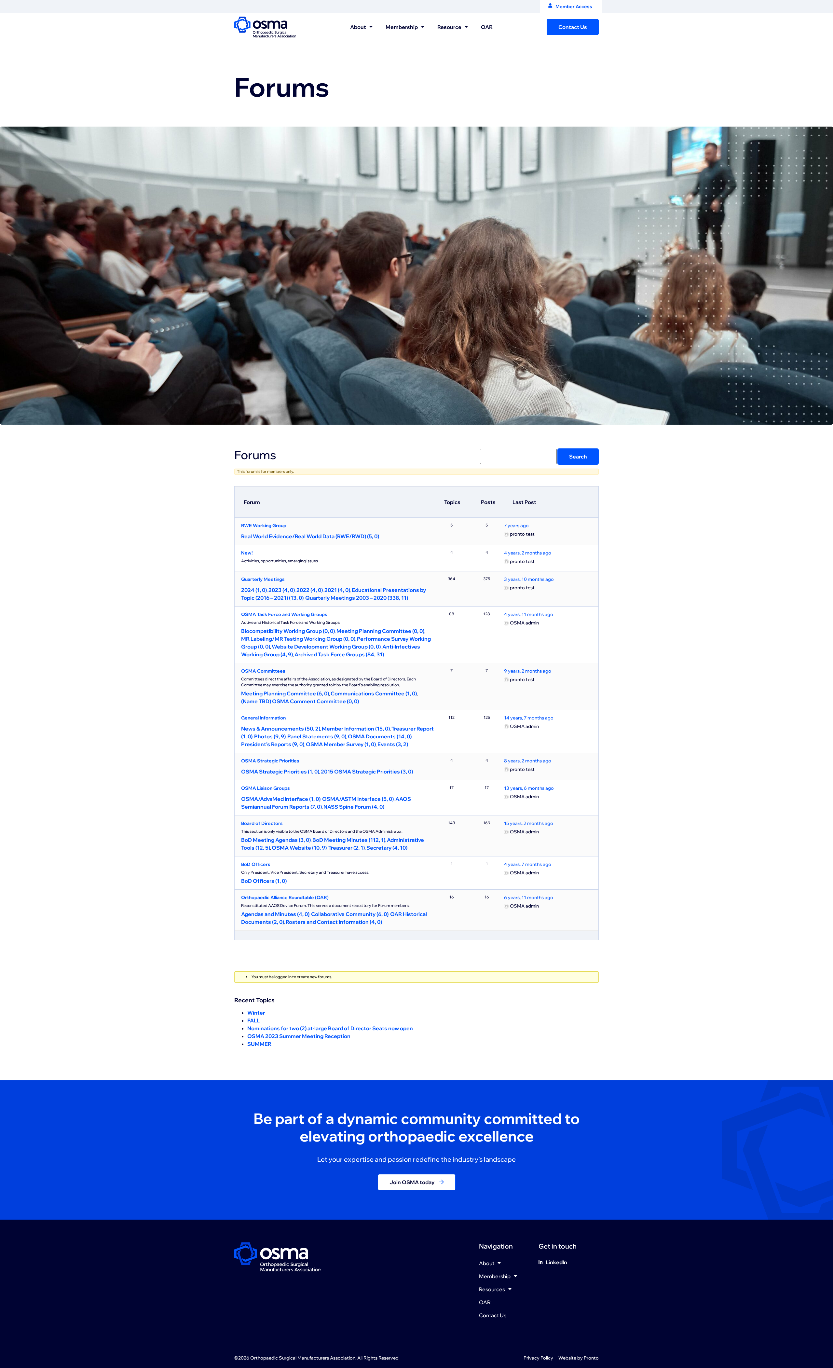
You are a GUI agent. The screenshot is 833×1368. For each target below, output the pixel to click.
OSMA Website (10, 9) (299, 847)
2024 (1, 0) (254, 590)
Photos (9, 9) (270, 736)
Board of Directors (262, 823)
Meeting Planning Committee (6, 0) (285, 693)
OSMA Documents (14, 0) (380, 736)
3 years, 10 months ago (529, 579)
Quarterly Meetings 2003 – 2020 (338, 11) (356, 598)
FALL (253, 1020)
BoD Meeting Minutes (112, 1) (348, 840)
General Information (263, 718)
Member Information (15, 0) (356, 728)
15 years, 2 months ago (528, 823)
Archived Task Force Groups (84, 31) (339, 654)
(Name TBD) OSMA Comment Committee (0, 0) (300, 701)
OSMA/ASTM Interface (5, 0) (358, 799)
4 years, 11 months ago (528, 614)
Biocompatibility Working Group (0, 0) (288, 631)
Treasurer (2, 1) (346, 847)
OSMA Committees (263, 671)
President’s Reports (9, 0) (272, 744)
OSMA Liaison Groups (265, 788)
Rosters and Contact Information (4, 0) (334, 922)
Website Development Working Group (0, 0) (326, 646)
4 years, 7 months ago (527, 864)
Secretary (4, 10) (386, 847)
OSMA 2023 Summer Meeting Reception (298, 1036)
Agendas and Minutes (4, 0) (275, 914)
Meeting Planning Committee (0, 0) (380, 631)
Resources (492, 1289)
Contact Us (492, 1315)
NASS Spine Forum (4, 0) (353, 806)
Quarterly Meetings (263, 579)
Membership (402, 27)
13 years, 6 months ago (529, 788)
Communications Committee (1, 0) (374, 693)
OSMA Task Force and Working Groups (284, 614)
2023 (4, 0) (281, 590)
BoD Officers (255, 864)
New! (247, 553)
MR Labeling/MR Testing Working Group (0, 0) (298, 639)
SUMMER (259, 1044)
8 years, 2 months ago (527, 761)
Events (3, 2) (392, 744)
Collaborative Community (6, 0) (350, 914)
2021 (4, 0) (337, 590)
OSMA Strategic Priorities (270, 761)
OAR (487, 27)
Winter (256, 1012)
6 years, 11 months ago (528, 897)
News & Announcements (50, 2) (280, 728)
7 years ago (516, 525)
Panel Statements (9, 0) (316, 736)
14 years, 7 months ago (528, 718)
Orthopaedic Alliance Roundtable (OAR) (285, 897)
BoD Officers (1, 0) (264, 881)
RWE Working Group (263, 525)
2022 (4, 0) (309, 590)
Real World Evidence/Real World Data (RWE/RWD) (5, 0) (310, 536)
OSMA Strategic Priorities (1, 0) (280, 771)
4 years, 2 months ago (527, 553)
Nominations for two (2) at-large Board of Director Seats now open (330, 1028)
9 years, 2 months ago (527, 671)
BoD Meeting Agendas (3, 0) (276, 840)
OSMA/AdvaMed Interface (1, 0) (281, 799)
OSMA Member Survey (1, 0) (341, 744)
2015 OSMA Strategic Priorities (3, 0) (367, 771)
